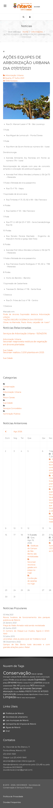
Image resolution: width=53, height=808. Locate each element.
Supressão (25, 314)
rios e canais (37, 674)
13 (43, 528)
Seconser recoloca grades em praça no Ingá (32, 567)
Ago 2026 (18, 431)
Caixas (25, 683)
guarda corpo (25, 686)
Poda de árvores (11, 314)
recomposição (30, 697)
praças (14, 677)
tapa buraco (34, 694)
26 (28, 590)
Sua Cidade (8, 350)
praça (5, 683)
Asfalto (22, 691)
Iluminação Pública (11, 414)
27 (43, 590)
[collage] (26, 100)
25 (22, 590)
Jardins (38, 677)
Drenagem (7, 677)
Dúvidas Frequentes (12, 802)
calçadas (32, 677)
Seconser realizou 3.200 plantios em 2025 (23, 352)
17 (14, 535)
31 (14, 597)
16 (6, 535)
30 (6, 597)
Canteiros (20, 694)
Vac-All (16, 685)
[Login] (30, 17)
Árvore (15, 691)
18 (22, 535)
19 (32, 559)
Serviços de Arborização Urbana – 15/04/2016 (25, 333)
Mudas (26, 694)
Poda (11, 679)
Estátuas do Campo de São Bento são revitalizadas (32, 551)
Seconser (37, 688)
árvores (12, 682)
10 (15, 528)
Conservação (9, 387)
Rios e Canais (9, 397)
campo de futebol (20, 680)
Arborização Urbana (14, 75)
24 (15, 590)
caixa (11, 689)
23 (6, 590)
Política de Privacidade (13, 796)
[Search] (23, 17)
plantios (38, 682)
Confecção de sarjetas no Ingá (32, 581)
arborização (8, 691)
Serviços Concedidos (12, 408)
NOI (32, 685)
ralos (23, 697)
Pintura (31, 683)
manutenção (9, 694)
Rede (19, 677)
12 (28, 528)
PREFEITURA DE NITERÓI (36, 691)
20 (43, 535)
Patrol (18, 697)
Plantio (20, 683)
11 (21, 528)
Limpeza (9, 697)
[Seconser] (26, 6)
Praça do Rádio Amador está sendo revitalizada (24, 625)
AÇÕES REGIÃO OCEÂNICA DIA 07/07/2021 (23, 320)
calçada (30, 680)
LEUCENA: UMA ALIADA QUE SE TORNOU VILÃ (24, 639)
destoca (34, 314)
